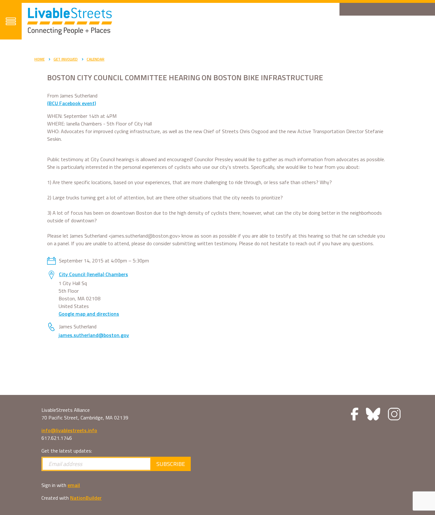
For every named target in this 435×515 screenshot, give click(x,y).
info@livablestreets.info (69, 430)
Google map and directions (89, 314)
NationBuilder (86, 498)
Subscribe (170, 464)
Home (39, 59)
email (74, 485)
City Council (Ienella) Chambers (93, 274)
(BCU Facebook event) (71, 103)
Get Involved (65, 59)
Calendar (95, 59)
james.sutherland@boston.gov (94, 335)
